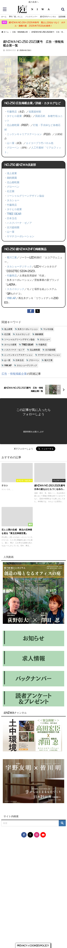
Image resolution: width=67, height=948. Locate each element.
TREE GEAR (14, 213)
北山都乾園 (13, 125)
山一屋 (10, 143)
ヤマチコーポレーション (20, 236)
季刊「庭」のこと (16, 17)
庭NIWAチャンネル (48, 17)
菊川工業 (12, 257)
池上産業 (12, 173)
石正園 (10, 191)
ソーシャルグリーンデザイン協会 (25, 195)
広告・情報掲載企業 (14, 373)
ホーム (3, 17)
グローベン (13, 147)
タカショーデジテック (19, 266)
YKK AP (11, 298)
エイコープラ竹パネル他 (39, 143)
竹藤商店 (12, 111)
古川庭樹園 (13, 227)
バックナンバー (31, 17)
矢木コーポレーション (28, 329)
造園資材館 (35, 111)
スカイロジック (15, 289)
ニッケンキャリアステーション (24, 134)
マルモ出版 (48, 329)
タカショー (13, 200)
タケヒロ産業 (14, 116)
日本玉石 (12, 218)
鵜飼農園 (12, 177)
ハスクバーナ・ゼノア (19, 223)
